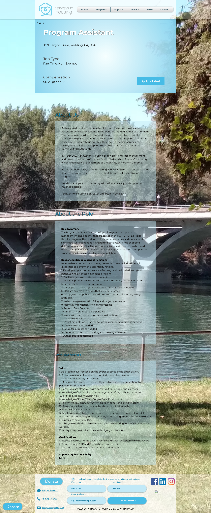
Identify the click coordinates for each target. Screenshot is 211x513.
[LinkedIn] (162, 481)
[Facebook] (154, 481)
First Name (76, 482)
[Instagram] (171, 481)
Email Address (77, 494)
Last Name (116, 482)
